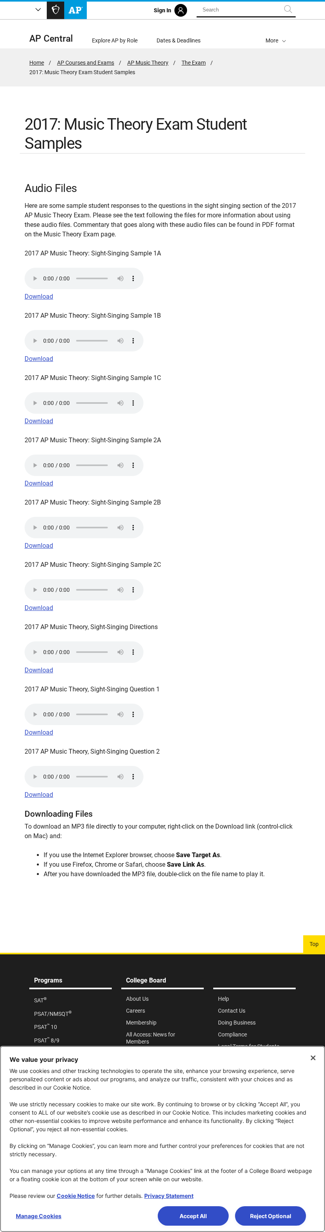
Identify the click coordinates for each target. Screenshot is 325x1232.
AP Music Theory (147, 62)
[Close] (313, 1058)
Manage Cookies (38, 1216)
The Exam (194, 62)
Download (39, 296)
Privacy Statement (168, 1195)
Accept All (193, 1216)
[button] (276, 34)
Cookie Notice (76, 1195)
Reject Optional (270, 1216)
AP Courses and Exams (85, 62)
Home (36, 62)
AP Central (51, 38)
